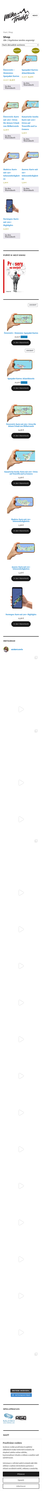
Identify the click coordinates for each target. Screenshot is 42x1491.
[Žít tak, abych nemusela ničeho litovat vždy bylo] (21, 1332)
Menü (35, 15)
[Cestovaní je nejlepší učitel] (21, 929)
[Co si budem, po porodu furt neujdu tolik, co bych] (21, 1076)
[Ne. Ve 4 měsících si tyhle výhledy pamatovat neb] (21, 782)
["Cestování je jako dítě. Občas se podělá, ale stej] (21, 1039)
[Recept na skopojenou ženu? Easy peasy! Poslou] (21, 1259)
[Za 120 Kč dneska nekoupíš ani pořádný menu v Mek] (21, 1002)
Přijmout (21, 1474)
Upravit (21, 1480)
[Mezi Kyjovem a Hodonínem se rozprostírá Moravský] (21, 966)
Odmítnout (21, 1486)
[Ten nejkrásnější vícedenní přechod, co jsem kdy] (21, 709)
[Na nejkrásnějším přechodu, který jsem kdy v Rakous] (21, 892)
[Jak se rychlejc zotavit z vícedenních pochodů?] (21, 672)
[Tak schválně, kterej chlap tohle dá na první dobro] (21, 1149)
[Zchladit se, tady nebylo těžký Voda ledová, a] (21, 819)
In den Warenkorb (21, 343)
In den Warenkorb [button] (10, 87)
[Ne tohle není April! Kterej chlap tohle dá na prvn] (21, 1112)
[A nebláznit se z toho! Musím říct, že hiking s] (21, 746)
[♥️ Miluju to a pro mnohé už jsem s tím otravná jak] (21, 856)
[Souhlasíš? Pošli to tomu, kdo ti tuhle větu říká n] (21, 1186)
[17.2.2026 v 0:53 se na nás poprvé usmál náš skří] (21, 1369)
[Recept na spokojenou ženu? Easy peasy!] (21, 1296)
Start (5, 32)
